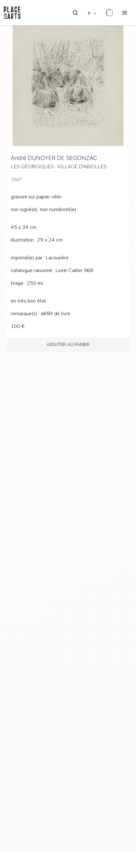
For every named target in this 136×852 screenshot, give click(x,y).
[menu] (124, 13)
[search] (75, 13)
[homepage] (12, 12)
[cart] (109, 13)
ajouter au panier (68, 345)
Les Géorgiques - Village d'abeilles (59, 166)
